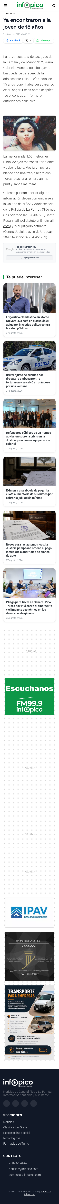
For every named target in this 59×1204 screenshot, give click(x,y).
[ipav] (29, 912)
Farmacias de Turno (16, 1143)
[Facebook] (6, 1103)
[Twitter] (24, 1103)
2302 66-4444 (18, 1163)
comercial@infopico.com (25, 1174)
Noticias (8, 1122)
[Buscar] (54, 6)
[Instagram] (15, 1103)
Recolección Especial (16, 1132)
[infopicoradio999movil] (29, 696)
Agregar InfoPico (31, 258)
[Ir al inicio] (30, 5)
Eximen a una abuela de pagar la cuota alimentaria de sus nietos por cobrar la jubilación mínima (29, 494)
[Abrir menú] (5, 5)
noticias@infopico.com (23, 1169)
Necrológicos (11, 1138)
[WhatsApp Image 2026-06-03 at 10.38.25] (29, 1022)
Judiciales (10, 13)
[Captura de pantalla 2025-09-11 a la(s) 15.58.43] (29, 956)
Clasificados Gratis (15, 1127)
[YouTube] (33, 1103)
